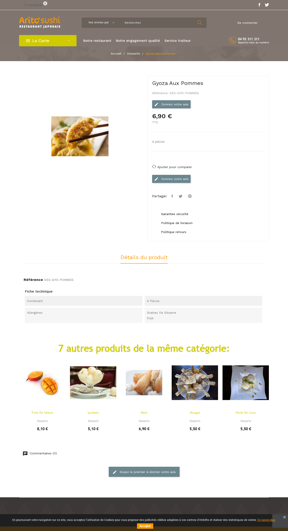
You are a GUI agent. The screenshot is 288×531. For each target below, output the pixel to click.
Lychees (93, 413)
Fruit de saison (42, 413)
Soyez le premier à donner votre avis (147, 471)
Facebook (259, 5)
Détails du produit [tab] (144, 257)
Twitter (267, 5)
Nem (144, 413)
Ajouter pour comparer (174, 167)
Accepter (145, 526)
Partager (172, 196)
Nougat (195, 413)
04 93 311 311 (248, 39)
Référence (33, 280)
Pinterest (190, 196)
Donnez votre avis (174, 104)
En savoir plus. (267, 520)
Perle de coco (246, 413)
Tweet (181, 196)
